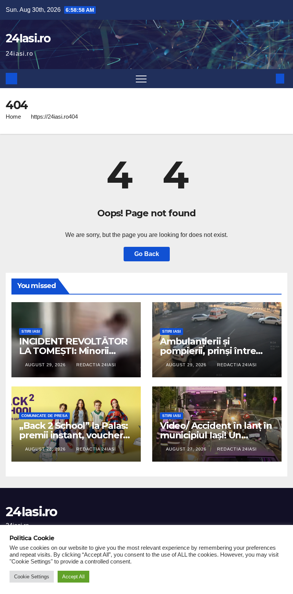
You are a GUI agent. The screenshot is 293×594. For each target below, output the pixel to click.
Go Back (146, 254)
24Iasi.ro (28, 38)
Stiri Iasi (30, 331)
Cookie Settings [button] (31, 577)
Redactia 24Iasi (96, 364)
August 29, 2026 (46, 364)
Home (13, 116)
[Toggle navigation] (141, 78)
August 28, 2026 (46, 449)
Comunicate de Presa (44, 416)
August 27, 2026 (187, 449)
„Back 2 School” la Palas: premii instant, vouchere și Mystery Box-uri (74, 435)
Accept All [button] (73, 577)
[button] (267, 78)
